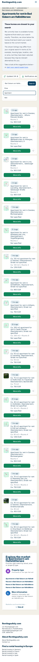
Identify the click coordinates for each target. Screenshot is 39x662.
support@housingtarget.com (12, 630)
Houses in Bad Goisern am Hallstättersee (20, 581)
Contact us (6, 642)
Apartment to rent (8, 8)
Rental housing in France (10, 651)
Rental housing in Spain (10, 655)
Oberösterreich (22, 8)
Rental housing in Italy (9, 653)
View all (20, 607)
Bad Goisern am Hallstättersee (12, 10)
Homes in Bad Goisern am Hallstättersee (20, 587)
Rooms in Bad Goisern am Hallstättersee (20, 584)
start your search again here (17, 67)
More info (17, 127)
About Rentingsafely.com (11, 640)
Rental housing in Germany (11, 649)
